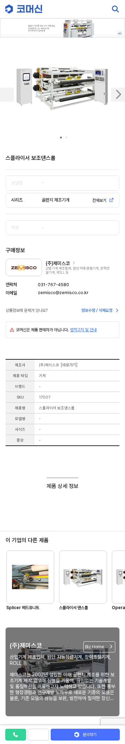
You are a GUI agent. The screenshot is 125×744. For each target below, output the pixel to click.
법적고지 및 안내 (83, 329)
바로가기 (69, 364)
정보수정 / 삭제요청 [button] (96, 310)
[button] (112, 684)
